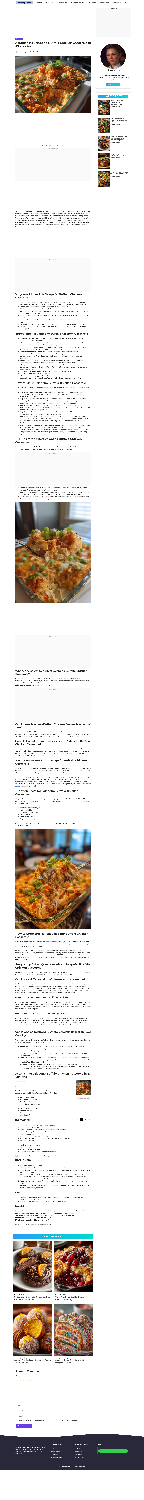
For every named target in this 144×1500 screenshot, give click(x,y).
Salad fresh (92, 2)
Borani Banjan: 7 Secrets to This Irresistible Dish (119, 173)
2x (85, 1120)
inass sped (24, 52)
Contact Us (117, 2)
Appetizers (54, 1455)
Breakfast (39, 2)
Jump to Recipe (47, 145)
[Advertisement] (53, 21)
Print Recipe (60, 145)
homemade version (27, 369)
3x (89, 1120)
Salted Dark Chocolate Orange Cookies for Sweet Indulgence (118, 138)
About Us (77, 1448)
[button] (125, 2)
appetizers (63, 2)
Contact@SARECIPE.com (113, 1451)
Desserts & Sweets (77, 2)
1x (81, 1120)
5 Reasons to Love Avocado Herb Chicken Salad (118, 120)
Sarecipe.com (65, 1466)
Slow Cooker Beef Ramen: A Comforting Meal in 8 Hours (118, 102)
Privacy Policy (104, 2)
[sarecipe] (24, 2)
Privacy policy (79, 1458)
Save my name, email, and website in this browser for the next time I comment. (47, 1420)
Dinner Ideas (50, 2)
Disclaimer (78, 1455)
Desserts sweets (56, 1458)
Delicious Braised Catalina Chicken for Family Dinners (117, 155)
